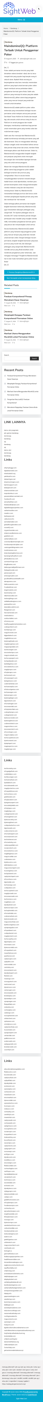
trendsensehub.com (11, 1231)
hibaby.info (7, 1293)
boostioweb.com (10, 1075)
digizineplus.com (10, 942)
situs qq (36, 1367)
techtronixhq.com (10, 768)
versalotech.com (10, 1177)
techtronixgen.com (10, 650)
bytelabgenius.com (10, 664)
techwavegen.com (10, 692)
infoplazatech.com (10, 800)
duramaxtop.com (10, 593)
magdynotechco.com (11, 788)
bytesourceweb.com (11, 718)
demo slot (7, 450)
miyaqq (20, 1381)
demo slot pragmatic (11, 430)
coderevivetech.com (11, 723)
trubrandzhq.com (10, 1137)
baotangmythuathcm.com (13, 556)
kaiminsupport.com (10, 485)
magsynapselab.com (11, 647)
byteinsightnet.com (10, 822)
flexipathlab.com (9, 1004)
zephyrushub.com (10, 1078)
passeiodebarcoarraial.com (13, 496)
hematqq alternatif (27, 1373)
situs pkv (30, 1367)
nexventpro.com (9, 1143)
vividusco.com (9, 1109)
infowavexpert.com (10, 678)
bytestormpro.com (10, 1222)
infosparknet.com (10, 950)
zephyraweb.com (10, 1120)
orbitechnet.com (9, 1018)
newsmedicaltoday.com (12, 1313)
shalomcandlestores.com (13, 533)
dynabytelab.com (10, 1083)
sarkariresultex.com (11, 510)
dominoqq (7, 436)
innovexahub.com (10, 1097)
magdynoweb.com (10, 893)
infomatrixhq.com (10, 842)
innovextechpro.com (11, 652)
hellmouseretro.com (11, 584)
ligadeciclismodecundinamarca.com (16, 1328)
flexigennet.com (9, 610)
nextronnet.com (9, 984)
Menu (20, 20)
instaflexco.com (9, 1160)
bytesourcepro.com (11, 908)
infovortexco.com (10, 879)
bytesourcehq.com (10, 820)
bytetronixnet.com (10, 741)
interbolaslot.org (9, 473)
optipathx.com (9, 962)
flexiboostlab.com (10, 1166)
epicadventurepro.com (12, 1211)
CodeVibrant (32, 1395)
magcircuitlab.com (10, 856)
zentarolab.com (9, 1035)
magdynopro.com (10, 669)
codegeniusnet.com (11, 814)
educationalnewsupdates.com (14, 1069)
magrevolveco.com (10, 726)
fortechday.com (9, 1347)
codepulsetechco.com (12, 825)
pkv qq (17, 1367)
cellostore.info (9, 519)
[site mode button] (39, 9)
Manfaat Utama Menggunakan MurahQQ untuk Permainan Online (22, 393)
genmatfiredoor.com (11, 1254)
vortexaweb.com (10, 1123)
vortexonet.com (9, 1092)
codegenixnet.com (10, 715)
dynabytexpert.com (10, 973)
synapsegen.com (10, 1001)
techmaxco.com (9, 1180)
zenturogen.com (9, 990)
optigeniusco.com (10, 1126)
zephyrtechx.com (10, 1146)
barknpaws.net (9, 516)
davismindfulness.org (11, 1342)
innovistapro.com (10, 1163)
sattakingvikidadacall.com (13, 1282)
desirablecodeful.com (11, 607)
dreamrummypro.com (11, 482)
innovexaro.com (9, 945)
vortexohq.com (9, 1208)
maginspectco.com (10, 746)
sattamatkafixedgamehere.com (15, 1288)
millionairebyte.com (10, 1345)
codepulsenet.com (10, 933)
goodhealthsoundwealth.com (14, 579)
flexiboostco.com (10, 1072)
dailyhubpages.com (10, 1276)
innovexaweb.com (10, 993)
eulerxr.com (8, 1237)
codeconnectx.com (10, 831)
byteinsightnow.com (11, 721)
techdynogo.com (10, 630)
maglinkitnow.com (10, 638)
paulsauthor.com (10, 604)
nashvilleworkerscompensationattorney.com (19, 1330)
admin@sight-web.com (28, 59)
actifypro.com (9, 1154)
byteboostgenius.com (11, 925)
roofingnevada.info (10, 1316)
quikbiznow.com (9, 1038)
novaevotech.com (10, 848)
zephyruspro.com (10, 959)
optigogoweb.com (10, 1044)
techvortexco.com (10, 794)
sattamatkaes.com (10, 539)
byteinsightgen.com (11, 698)
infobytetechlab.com (11, 709)
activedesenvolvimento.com (13, 1274)
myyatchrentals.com (11, 530)
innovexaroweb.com (11, 896)
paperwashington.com (11, 1296)
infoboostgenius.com (11, 689)
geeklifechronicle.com (11, 1200)
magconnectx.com (10, 1319)
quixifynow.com (9, 956)
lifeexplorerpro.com (11, 1217)
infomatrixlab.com (10, 913)
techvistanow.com (10, 839)
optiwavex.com (9, 1021)
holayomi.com (9, 1325)
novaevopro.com (10, 1132)
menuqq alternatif (8, 1367)
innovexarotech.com (11, 729)
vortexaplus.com (10, 1010)
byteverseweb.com (10, 919)
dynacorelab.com (10, 1100)
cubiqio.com (8, 1197)
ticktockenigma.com (11, 1234)
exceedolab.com (9, 1183)
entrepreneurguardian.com (13, 1291)
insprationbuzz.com (11, 493)
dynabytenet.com (10, 905)
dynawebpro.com (10, 999)
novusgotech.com (10, 981)
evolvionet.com (9, 1086)
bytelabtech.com (10, 783)
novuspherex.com (10, 1129)
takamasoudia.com (10, 596)
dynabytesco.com (10, 1188)
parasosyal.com (9, 573)
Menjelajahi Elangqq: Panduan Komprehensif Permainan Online (22, 385)
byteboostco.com (10, 862)
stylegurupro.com (10, 1191)
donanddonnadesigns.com (13, 1262)
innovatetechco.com (11, 667)
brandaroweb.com (10, 1047)
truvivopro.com (9, 1106)
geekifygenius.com (10, 1239)
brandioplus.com (10, 996)
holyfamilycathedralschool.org (14, 1333)
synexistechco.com (11, 1103)
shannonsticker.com (11, 490)
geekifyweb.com (9, 797)
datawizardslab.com (11, 1194)
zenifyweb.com (9, 1248)
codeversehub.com (10, 916)
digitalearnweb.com (10, 471)
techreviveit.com (9, 675)
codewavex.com (9, 859)
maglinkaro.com (9, 902)
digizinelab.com (9, 882)
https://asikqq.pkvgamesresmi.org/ (14, 1384)
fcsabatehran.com (10, 587)
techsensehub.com (10, 780)
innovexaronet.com (10, 837)
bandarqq (7, 439)
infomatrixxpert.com (11, 834)
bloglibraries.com (10, 564)
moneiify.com (8, 527)
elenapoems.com (10, 581)
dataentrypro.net (9, 479)
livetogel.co (8, 1251)
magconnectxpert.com (12, 868)
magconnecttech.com (11, 1245)
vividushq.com (9, 1007)
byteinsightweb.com (11, 641)
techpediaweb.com (10, 661)
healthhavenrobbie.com (12, 1259)
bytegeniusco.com (10, 681)
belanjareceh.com (10, 488)
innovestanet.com (10, 970)
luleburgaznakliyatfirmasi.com (14, 567)
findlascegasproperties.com (13, 1257)
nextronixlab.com (10, 964)
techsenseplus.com (11, 687)
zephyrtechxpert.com (11, 876)
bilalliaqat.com (9, 1305)
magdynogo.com (10, 749)
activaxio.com (9, 1186)
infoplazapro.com (10, 672)
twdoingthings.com (10, 598)
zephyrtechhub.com (11, 1027)
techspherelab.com (10, 910)
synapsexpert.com (10, 1033)
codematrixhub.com (11, 684)
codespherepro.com (11, 712)
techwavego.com (10, 885)
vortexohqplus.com (10, 1168)
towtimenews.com (10, 550)
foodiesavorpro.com (11, 1205)
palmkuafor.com (9, 476)
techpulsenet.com (10, 874)
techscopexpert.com (11, 658)
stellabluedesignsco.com (12, 601)
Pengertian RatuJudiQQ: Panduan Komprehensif (18, 401)
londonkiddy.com (10, 1336)
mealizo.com (8, 513)
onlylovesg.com (9, 1271)
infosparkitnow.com (11, 791)
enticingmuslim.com (11, 576)
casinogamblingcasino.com (13, 547)
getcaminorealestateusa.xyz (13, 1350)
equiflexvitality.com (10, 1268)
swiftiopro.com (9, 1171)
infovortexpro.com (10, 732)
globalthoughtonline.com (12, 525)
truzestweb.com (9, 1030)
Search (6, 355)
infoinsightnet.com (10, 817)
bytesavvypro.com (10, 695)
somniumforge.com (11, 562)
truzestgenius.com (10, 871)
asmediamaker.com (11, 522)
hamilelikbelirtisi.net (10, 1174)
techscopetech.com (11, 891)
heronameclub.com (10, 613)
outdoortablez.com (10, 618)
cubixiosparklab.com (11, 845)
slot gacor (26, 1370)
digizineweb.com (10, 828)
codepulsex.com (9, 888)
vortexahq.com (9, 1112)
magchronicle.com (10, 633)
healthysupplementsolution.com (15, 624)
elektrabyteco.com (10, 865)
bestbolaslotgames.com (12, 1285)
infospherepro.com (10, 1203)
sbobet (19, 1370)
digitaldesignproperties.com (13, 508)
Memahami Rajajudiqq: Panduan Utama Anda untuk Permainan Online (22, 409)
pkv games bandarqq (11, 433)
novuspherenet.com (11, 1016)
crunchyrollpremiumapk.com (14, 542)
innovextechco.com (11, 851)
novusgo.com (9, 1220)
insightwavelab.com (11, 1214)
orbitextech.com (9, 1242)
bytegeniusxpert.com (11, 802)
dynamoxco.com (10, 987)
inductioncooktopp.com (12, 1311)
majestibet (13, 1381)
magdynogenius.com (11, 644)
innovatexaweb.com (11, 785)
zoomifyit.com (9, 1050)
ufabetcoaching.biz (10, 1339)
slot (10, 1370)
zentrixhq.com (9, 967)
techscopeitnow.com (11, 738)
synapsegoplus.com (11, 927)
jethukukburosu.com (11, 559)
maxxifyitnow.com (10, 953)
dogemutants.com (10, 590)
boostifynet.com (10, 1140)
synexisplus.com (10, 1089)
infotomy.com (9, 621)
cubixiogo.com (9, 1013)
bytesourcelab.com (10, 947)
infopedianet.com (10, 930)
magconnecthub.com (11, 922)
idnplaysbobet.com (10, 1279)
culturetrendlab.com (11, 1228)
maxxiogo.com (9, 979)
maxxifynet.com (9, 1095)
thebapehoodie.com (11, 570)
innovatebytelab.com (11, 805)
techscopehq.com (10, 939)
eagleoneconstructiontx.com (14, 1265)
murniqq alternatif (13, 1373)
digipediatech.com (10, 635)
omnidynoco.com (10, 1024)
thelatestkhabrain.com (11, 505)
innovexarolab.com (10, 706)
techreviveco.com (10, 899)
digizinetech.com (10, 701)
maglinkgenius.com (10, 854)
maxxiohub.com (9, 1117)
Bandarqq (8, 42)
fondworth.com (9, 499)
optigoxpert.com (9, 1149)
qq (5, 442)
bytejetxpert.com (10, 743)
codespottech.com (10, 627)
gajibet (26, 1381)
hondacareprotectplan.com (13, 544)
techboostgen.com (10, 777)
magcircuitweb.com (11, 655)
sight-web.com (21, 1399)
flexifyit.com (8, 976)
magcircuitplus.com (11, 735)
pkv (14, 1370)
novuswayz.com (9, 1151)
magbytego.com (9, 811)
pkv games (19, 62)
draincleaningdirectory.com (13, 553)
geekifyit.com (8, 536)
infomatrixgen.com (10, 704)
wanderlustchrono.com (12, 1225)
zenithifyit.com (9, 1114)
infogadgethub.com (11, 771)
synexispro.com (9, 1322)
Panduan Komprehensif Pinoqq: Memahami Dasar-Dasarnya (21, 377)
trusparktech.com (10, 1134)
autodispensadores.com (12, 1308)
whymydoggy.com (10, 468)
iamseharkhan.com (10, 502)
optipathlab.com (9, 1080)
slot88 (20, 1378)
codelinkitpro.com (10, 774)
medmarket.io (9, 616)
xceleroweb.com (9, 1041)
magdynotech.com (10, 936)
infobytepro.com (10, 808)
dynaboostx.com (10, 1157)
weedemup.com (9, 1299)
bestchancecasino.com (12, 1302)
